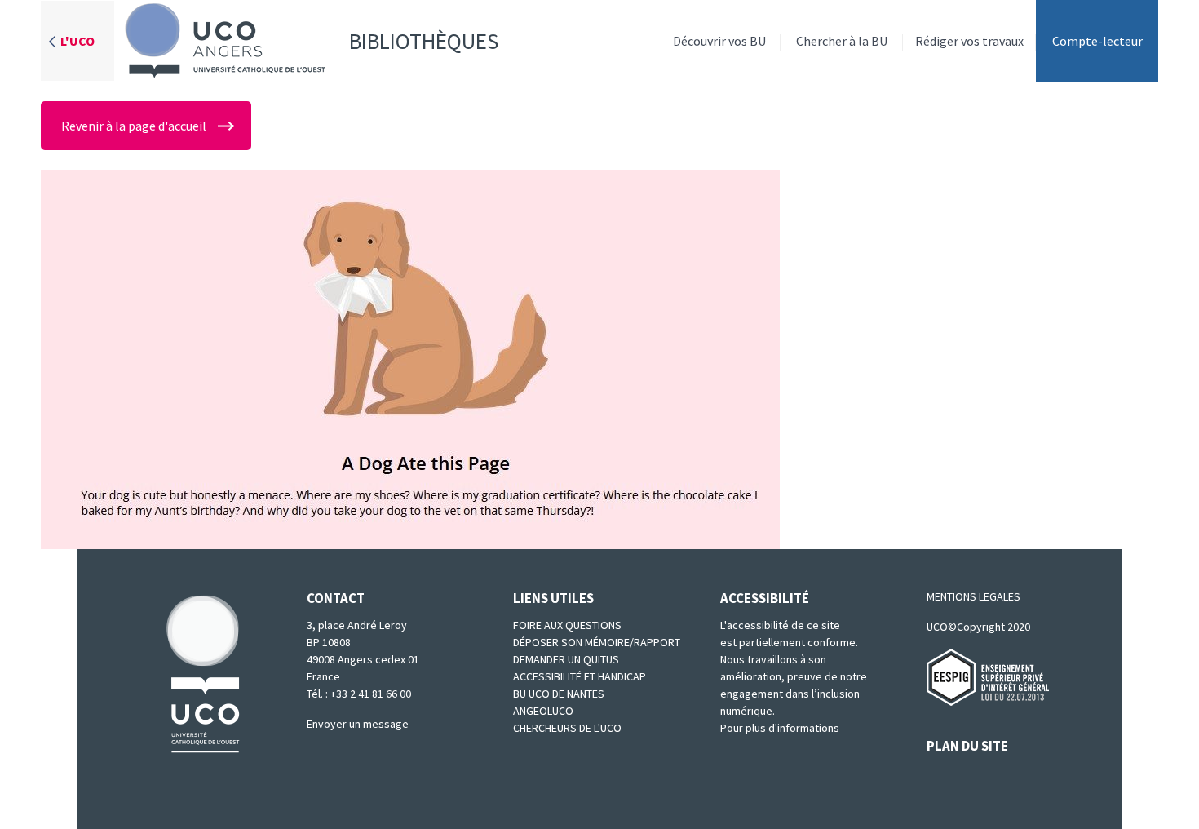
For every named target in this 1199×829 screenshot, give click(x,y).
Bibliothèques (423, 41)
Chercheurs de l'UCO (567, 727)
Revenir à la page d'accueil (133, 125)
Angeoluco (543, 710)
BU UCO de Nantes (558, 693)
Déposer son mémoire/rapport (596, 642)
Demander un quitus (566, 659)
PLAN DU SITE (967, 746)
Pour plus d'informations (779, 727)
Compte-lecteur (1097, 41)
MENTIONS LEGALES (973, 596)
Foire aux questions (567, 625)
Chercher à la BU (841, 41)
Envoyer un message (358, 723)
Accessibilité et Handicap (579, 676)
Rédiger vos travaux (969, 41)
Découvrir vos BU (719, 41)
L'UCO (77, 41)
